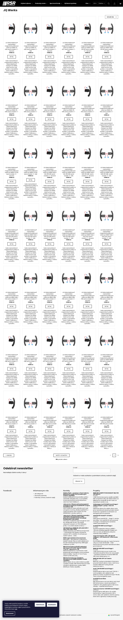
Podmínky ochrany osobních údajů (44, 497)
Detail (12, 57)
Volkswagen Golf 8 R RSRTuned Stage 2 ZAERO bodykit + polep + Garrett (105, 505)
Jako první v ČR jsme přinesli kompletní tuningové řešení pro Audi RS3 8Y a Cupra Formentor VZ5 (76, 505)
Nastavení (10, 613)
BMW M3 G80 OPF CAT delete (102, 558)
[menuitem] (26, 3)
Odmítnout (40, 605)
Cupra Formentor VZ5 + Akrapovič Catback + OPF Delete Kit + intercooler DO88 (105, 537)
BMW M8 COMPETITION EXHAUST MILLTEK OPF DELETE (106, 493)
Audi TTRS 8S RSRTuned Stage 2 (103, 568)
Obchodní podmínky (40, 495)
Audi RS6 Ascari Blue (99, 578)
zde (16, 609)
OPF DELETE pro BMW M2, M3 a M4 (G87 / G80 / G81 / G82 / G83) (75, 528)
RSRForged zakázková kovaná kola (74, 538)
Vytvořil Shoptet (115, 615)
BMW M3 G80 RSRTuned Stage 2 (103, 548)
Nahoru (9, 455)
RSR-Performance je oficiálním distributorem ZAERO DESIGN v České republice (75, 559)
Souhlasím (52, 605)
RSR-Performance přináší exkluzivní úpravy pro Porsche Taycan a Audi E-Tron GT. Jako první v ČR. (75, 548)
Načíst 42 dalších (61, 455)
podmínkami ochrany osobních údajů (104, 475)
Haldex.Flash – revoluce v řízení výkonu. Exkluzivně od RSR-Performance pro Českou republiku (76, 494)
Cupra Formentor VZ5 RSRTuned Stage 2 (106, 588)
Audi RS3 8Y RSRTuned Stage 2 (102, 525)
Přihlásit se (78, 481)
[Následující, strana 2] (114, 455)
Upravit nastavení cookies (73, 615)
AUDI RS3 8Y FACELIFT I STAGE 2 (102, 515)
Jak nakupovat (38, 494)
